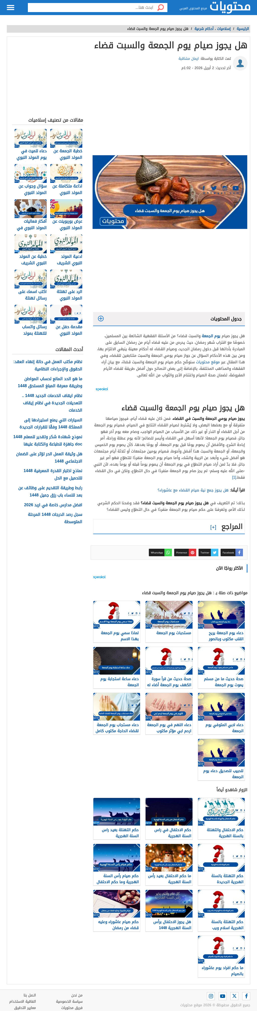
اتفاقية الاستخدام (22, 1001)
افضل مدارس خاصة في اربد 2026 (53, 505)
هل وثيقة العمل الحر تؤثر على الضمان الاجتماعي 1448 (49, 457)
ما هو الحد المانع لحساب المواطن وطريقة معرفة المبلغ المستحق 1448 (50, 382)
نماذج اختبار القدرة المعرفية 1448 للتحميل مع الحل (53, 474)
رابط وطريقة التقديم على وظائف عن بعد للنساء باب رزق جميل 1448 (50, 491)
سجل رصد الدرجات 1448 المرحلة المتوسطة (55, 518)
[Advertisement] (169, 115)
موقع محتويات (208, 362)
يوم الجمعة (211, 335)
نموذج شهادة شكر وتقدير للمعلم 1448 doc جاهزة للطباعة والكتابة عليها (47, 440)
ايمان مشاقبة (188, 58)
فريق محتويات (72, 1008)
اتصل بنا (30, 995)
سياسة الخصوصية (69, 1001)
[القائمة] (10, 7)
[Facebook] (246, 996)
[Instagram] (211, 996)
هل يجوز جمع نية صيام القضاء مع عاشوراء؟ (193, 490)
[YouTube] (223, 996)
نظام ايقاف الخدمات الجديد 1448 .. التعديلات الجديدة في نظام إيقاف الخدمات (52, 403)
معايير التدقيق (25, 1008)
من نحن (77, 995)
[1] (234, 477)
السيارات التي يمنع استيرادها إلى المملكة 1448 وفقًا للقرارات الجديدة (51, 424)
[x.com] (234, 996)
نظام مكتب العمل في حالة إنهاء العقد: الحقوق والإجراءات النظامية (47, 365)
